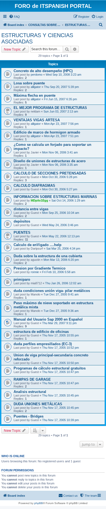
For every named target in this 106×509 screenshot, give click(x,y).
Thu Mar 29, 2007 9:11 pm (59, 323)
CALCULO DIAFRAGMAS (34, 186)
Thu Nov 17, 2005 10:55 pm (60, 335)
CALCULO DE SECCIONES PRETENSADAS (50, 173)
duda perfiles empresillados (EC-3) (43, 344)
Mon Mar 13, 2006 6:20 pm (61, 259)
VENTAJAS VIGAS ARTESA (37, 120)
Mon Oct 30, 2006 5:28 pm (59, 177)
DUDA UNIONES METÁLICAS (38, 404)
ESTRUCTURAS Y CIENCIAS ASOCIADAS (37, 38)
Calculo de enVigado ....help (37, 245)
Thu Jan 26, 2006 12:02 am (63, 283)
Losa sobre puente (29, 83)
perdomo (36, 74)
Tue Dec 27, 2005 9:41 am (61, 294)
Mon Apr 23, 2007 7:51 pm (61, 136)
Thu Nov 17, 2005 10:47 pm (60, 372)
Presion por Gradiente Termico (40, 268)
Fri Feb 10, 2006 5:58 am (58, 272)
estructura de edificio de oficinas (41, 332)
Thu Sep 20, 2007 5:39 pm (61, 86)
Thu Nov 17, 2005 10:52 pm (60, 347)
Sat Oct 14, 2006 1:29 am (68, 200)
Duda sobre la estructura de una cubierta (48, 256)
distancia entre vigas (31, 209)
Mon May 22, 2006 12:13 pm (61, 236)
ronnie (35, 272)
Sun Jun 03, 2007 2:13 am (60, 111)
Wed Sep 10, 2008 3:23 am (63, 74)
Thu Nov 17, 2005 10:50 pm (60, 363)
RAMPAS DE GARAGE (32, 379)
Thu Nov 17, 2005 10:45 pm (60, 395)
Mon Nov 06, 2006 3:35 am (60, 164)
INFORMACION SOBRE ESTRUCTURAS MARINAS (55, 197)
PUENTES (22, 232)
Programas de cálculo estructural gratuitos (50, 368)
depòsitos (22, 221)
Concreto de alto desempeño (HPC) (43, 71)
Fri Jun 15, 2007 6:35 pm (60, 99)
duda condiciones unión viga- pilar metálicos (52, 291)
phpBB (38, 503)
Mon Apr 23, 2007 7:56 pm (61, 123)
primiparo (22, 279)
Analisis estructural (30, 392)
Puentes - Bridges (28, 416)
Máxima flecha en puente (34, 95)
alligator (36, 86)
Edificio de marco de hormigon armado (47, 132)
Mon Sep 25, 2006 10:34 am (60, 212)
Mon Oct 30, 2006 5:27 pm (59, 189)
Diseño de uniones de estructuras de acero (50, 161)
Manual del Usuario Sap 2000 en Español (48, 319)
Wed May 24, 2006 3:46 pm (60, 225)
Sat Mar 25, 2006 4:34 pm (63, 248)
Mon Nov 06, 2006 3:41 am (60, 152)
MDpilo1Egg (39, 200)
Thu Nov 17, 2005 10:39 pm (60, 420)
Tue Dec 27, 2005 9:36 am (61, 310)
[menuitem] (14, 16)
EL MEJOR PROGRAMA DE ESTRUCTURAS (50, 108)
